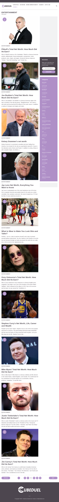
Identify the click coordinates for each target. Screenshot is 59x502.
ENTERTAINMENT (5, 45)
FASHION (41, 4)
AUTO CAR (47, 4)
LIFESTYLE (16, 4)
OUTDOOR (22, 4)
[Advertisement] (48, 36)
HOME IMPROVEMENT (32, 4)
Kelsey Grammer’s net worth (14, 141)
